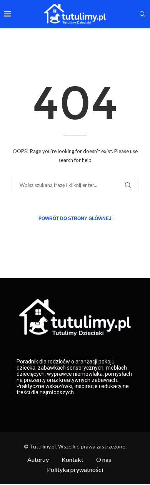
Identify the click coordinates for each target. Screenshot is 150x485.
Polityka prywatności (75, 469)
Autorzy (38, 459)
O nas (103, 459)
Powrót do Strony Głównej (75, 218)
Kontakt (72, 459)
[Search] (142, 14)
